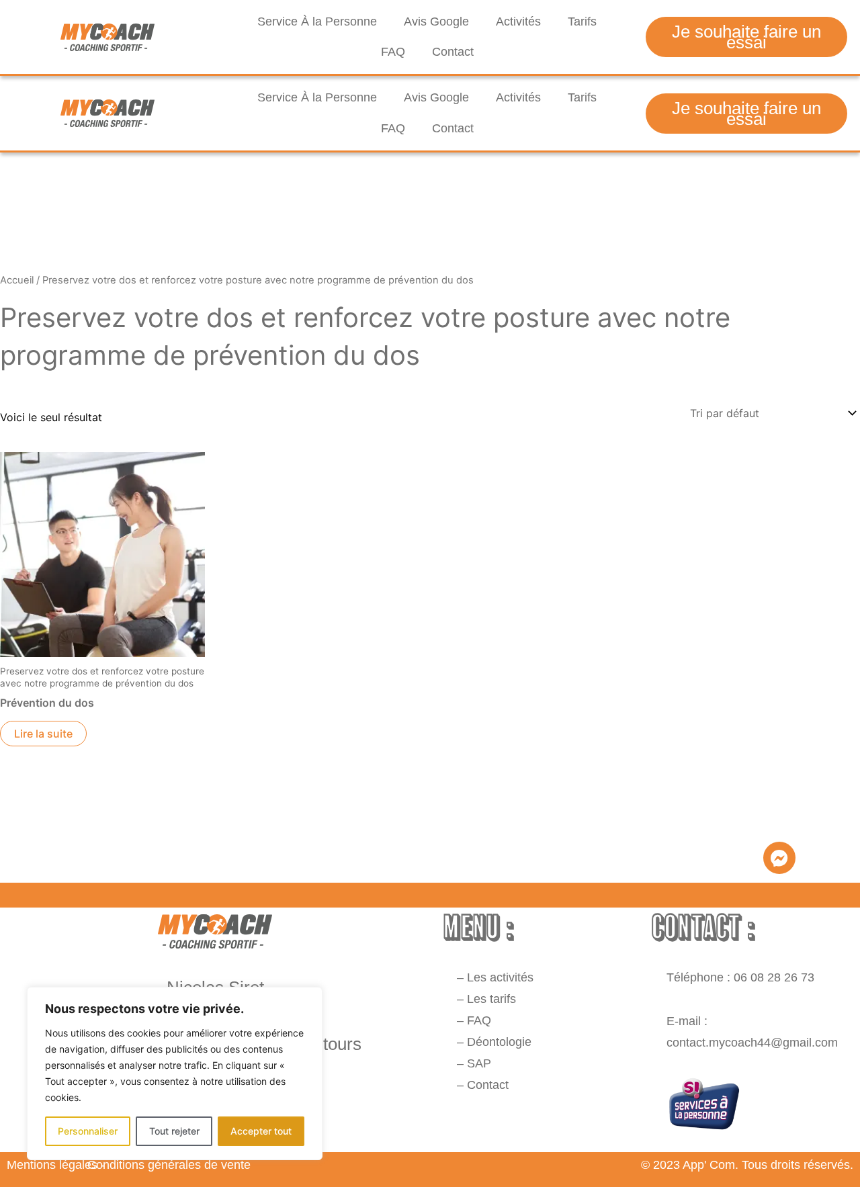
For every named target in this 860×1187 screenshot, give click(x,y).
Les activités (502, 977)
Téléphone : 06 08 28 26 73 (740, 977)
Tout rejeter (174, 1131)
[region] (174, 1073)
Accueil (17, 280)
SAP (479, 1063)
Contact (453, 51)
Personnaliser (88, 1131)
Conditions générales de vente (169, 1165)
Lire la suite (43, 733)
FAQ (393, 51)
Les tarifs (491, 999)
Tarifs (582, 21)
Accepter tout (261, 1131)
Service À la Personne (317, 21)
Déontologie (499, 1042)
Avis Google (436, 21)
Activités (518, 21)
